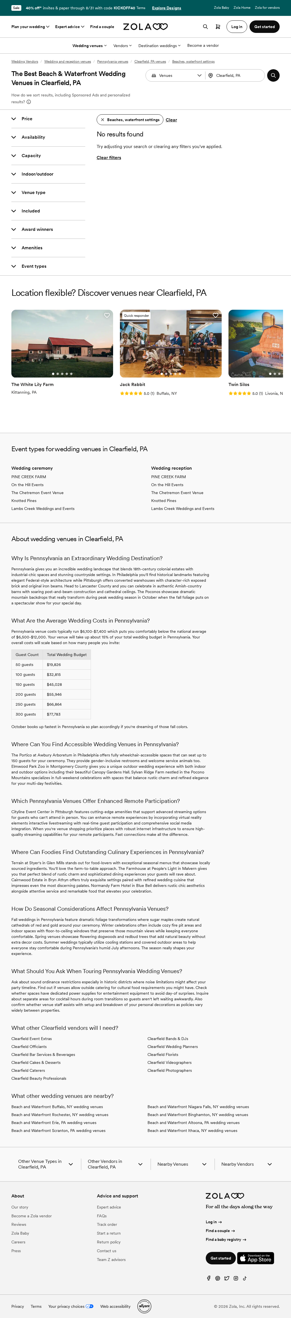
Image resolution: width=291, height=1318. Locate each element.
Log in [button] (236, 26)
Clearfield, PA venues (150, 62)
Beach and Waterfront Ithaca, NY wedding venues (192, 1130)
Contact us (106, 1251)
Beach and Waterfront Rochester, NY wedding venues (59, 1114)
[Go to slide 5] (71, 374)
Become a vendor (203, 45)
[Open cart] (218, 26)
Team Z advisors (111, 1259)
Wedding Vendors (24, 62)
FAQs (102, 1216)
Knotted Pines (23, 500)
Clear (171, 120)
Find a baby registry (223, 1239)
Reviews (18, 1224)
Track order (107, 1224)
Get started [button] (264, 26)
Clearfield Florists (162, 1054)
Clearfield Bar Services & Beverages (43, 1054)
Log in (211, 1222)
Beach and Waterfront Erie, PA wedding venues (53, 1122)
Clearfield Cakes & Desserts (36, 1062)
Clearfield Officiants (29, 1046)
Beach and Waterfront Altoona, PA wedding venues (193, 1122)
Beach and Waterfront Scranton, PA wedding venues (58, 1130)
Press (16, 1251)
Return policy (108, 1242)
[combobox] (236, 75)
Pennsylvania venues (112, 62)
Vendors (120, 45)
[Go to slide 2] (57, 374)
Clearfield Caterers (28, 1070)
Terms (140, 8)
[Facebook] (208, 1279)
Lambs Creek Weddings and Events (42, 508)
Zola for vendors (267, 8)
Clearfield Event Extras (31, 1038)
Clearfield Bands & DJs (167, 1038)
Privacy (17, 1306)
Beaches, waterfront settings (193, 62)
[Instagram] (236, 1279)
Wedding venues (87, 45)
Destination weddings (157, 45)
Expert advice (67, 26)
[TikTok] (245, 1279)
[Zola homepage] (145, 26)
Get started (221, 1258)
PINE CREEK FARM (28, 477)
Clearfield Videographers (169, 1062)
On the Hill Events (27, 484)
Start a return (109, 1233)
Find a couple (102, 26)
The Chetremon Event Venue (37, 492)
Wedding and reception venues (67, 62)
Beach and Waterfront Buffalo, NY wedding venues (57, 1106)
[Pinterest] (218, 1279)
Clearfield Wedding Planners (172, 1046)
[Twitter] (227, 1279)
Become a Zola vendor (31, 1216)
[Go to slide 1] (53, 374)
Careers (18, 1242)
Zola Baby (221, 8)
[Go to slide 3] (62, 374)
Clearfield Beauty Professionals (38, 1078)
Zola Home (242, 8)
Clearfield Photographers (169, 1070)
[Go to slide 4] (67, 374)
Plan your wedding (28, 26)
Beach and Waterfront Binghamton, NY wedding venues (197, 1114)
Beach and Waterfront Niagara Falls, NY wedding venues (198, 1106)
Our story (19, 1207)
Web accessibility (115, 1306)
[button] (199, 75)
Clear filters (109, 157)
